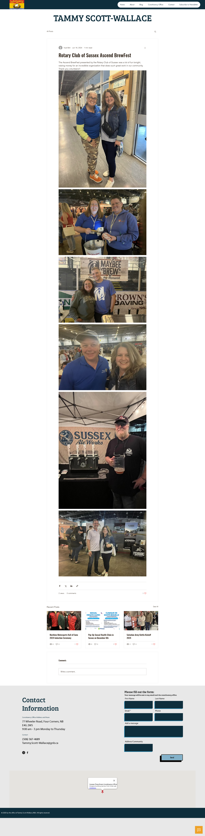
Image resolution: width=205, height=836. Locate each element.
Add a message (131, 723)
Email (127, 711)
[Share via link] (77, 586)
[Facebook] (27, 752)
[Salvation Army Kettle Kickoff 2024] (141, 620)
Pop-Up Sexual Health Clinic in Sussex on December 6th (101, 636)
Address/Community (134, 742)
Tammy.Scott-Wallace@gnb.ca (40, 743)
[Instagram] (23, 752)
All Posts (50, 31)
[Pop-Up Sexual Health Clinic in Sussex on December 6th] (102, 620)
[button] (155, 31)
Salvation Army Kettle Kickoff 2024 (139, 636)
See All (155, 606)
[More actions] (145, 47)
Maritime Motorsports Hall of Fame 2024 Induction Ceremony (64, 636)
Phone (158, 711)
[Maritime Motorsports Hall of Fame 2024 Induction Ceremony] (64, 620)
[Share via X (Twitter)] (65, 586)
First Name (129, 699)
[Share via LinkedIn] (71, 586)
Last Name (159, 699)
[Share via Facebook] (60, 586)
